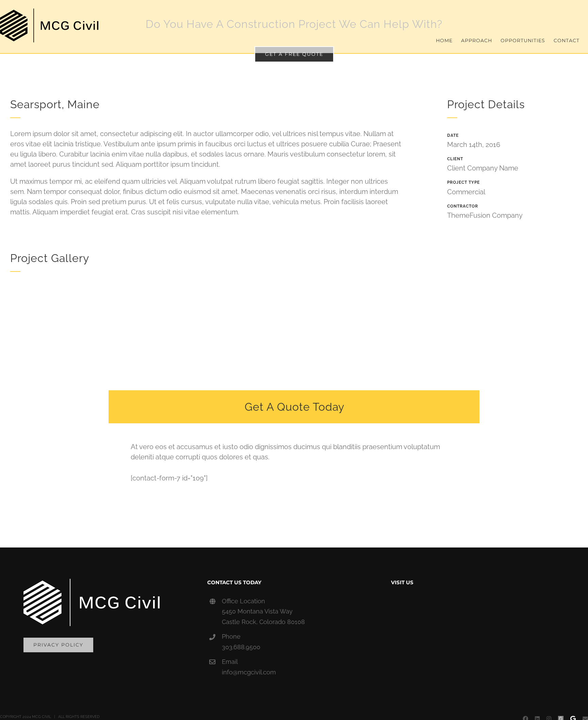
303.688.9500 (241, 647)
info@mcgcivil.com (249, 672)
